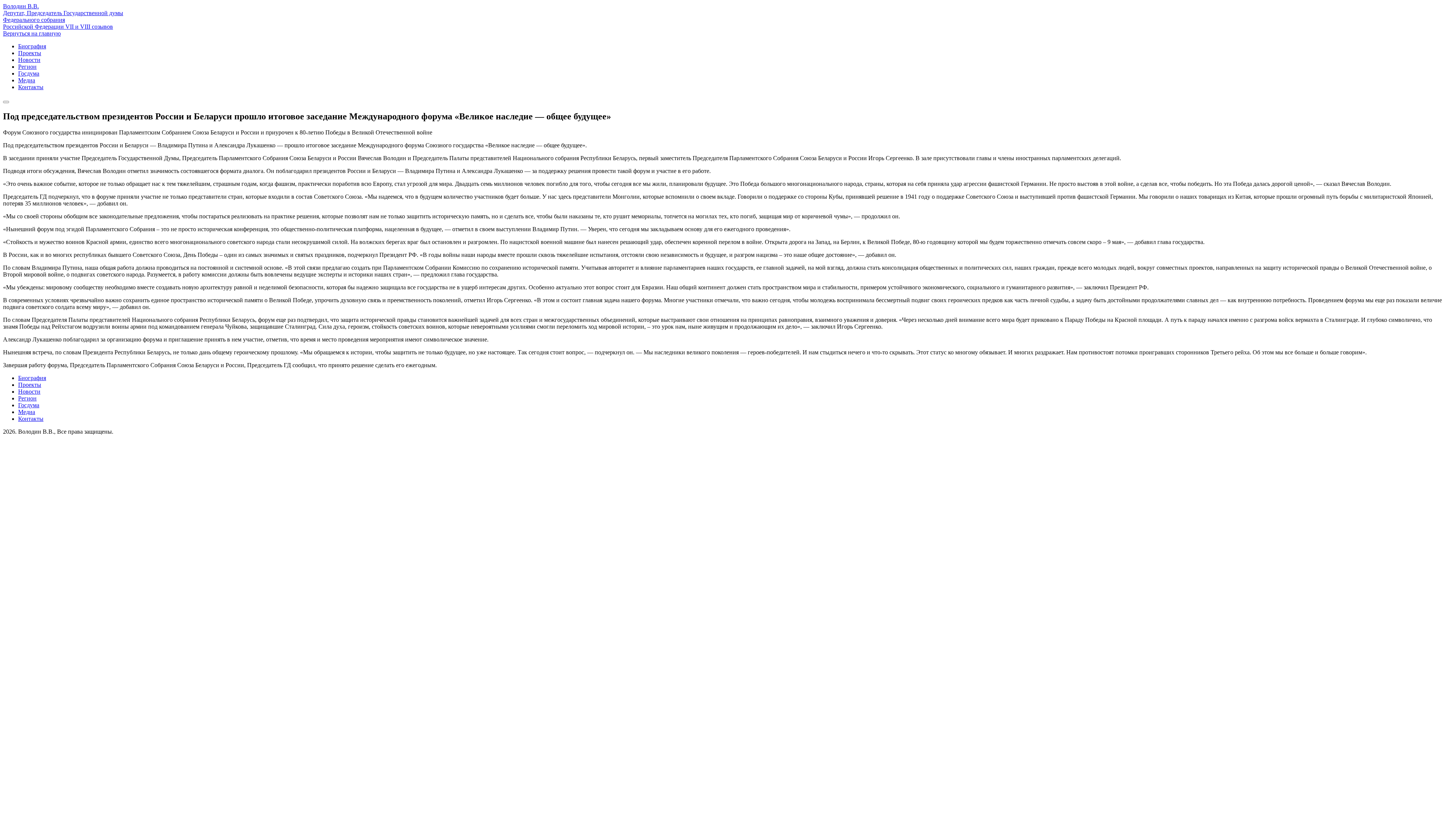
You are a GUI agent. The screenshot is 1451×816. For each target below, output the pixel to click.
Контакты (30, 87)
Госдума (28, 73)
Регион (27, 66)
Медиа (26, 80)
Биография (32, 46)
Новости (29, 60)
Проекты (29, 53)
